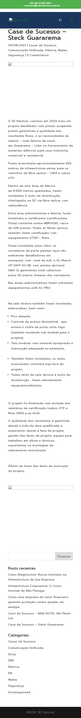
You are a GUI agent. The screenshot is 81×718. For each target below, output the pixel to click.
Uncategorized (19, 692)
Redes (62, 50)
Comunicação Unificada (25, 50)
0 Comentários (38, 55)
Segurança (16, 55)
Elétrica (50, 50)
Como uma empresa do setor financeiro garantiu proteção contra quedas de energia (38, 602)
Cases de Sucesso (42, 45)
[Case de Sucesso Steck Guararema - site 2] (40, 521)
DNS (11, 660)
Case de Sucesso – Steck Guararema (36, 624)
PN (10, 673)
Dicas (12, 654)
